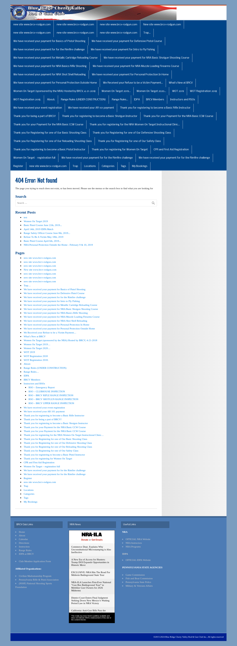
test (25, 217)
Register (18, 166)
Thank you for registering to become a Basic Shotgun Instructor (99, 116)
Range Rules (25, 550)
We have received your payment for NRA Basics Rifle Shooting (50, 66)
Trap (75, 166)
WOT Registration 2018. (27, 99)
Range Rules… (120, 99)
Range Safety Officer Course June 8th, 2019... (47, 233)
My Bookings (139, 166)
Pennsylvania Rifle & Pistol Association (39, 579)
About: (51, 99)
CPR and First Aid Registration (171, 149)
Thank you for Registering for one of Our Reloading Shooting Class (52, 141)
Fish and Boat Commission (139, 578)
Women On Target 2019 (36, 221)
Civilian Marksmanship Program (35, 576)
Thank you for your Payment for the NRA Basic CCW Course (178, 116)
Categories (108, 166)
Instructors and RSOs (182, 99)
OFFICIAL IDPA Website (138, 560)
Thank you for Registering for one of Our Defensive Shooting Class (132, 132)
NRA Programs (133, 546)
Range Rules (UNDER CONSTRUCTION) (83, 99)
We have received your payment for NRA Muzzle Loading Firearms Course (136, 66)
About (22, 535)
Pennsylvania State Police (138, 582)
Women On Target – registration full (34, 157)
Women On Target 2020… (151, 91)
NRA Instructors (134, 542)
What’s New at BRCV (181, 82)
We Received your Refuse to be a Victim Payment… (133, 82)
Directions (24, 542)
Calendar (23, 539)
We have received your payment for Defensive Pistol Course (127, 41)
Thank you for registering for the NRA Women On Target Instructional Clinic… (134, 124)
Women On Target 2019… (116, 91)
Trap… (147, 32)
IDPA (137, 99)
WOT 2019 (178, 91)
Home (22, 532)
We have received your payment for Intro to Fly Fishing (123, 49)
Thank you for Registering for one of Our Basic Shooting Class (49, 132)
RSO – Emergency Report (42, 387)
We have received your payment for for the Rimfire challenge (49, 49)
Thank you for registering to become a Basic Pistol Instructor (49, 149)
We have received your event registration (37, 107)
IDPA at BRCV (26, 553)
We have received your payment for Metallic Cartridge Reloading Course (55, 57)
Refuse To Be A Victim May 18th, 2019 (43, 236)
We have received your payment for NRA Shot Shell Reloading (49, 74)
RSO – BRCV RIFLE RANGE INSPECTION (51, 395)
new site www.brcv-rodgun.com (32, 24)
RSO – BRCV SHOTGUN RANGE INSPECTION (53, 399)
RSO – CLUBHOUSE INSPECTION (47, 391)
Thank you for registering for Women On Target (120, 149)
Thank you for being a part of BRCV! (34, 116)
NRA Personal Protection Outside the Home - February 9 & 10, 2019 (58, 244)
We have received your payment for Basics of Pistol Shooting (49, 41)
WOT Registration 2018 (203, 91)
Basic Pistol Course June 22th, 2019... (43, 225)
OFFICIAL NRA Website (138, 539)
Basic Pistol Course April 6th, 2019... (42, 241)
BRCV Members (155, 99)
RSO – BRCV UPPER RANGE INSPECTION (51, 403)
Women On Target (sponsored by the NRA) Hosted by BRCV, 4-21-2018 (54, 91)
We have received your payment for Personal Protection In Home (130, 74)
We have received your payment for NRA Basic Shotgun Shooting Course (146, 57)
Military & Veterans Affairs (139, 585)
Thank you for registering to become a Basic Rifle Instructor (155, 107)
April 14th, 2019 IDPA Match (38, 229)
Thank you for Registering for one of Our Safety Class (129, 141)
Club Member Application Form (35, 561)
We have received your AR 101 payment (91, 107)
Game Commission (135, 574)
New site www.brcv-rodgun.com (162, 24)
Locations (90, 166)
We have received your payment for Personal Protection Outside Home (55, 82)
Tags (123, 166)
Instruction (24, 546)
